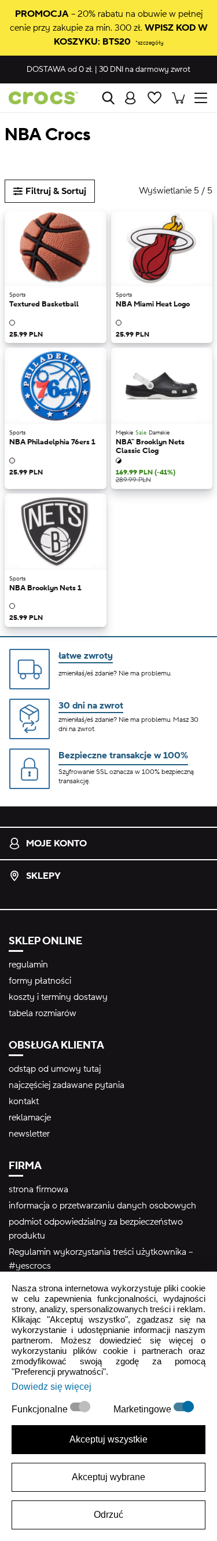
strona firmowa (38, 1189)
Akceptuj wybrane (108, 1477)
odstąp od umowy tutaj (55, 1069)
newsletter (29, 1134)
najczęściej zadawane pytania (66, 1085)
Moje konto (56, 843)
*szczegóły (149, 42)
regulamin (28, 964)
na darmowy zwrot (144, 69)
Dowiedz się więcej (51, 1387)
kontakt (24, 1101)
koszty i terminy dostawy (58, 997)
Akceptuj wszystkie (108, 1439)
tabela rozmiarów (42, 1013)
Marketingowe (143, 1409)
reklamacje (30, 1117)
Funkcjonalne (41, 1409)
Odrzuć (108, 1515)
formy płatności (40, 981)
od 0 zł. (60, 69)
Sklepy (43, 876)
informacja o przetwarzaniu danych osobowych (102, 1205)
